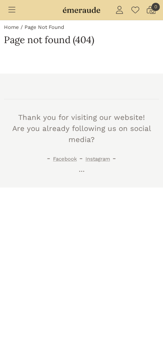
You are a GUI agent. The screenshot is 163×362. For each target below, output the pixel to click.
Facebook (65, 159)
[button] (12, 10)
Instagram (97, 159)
